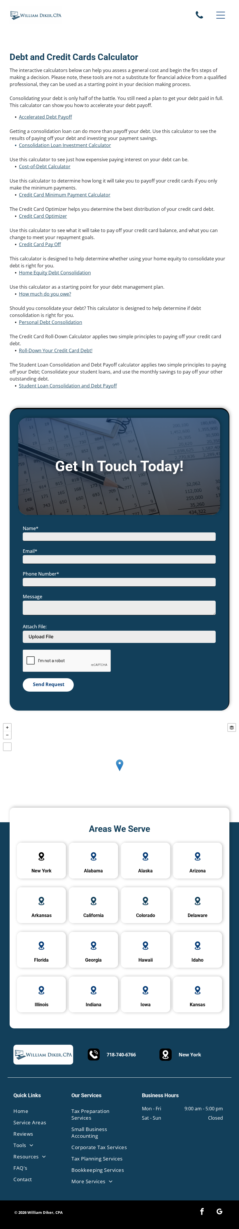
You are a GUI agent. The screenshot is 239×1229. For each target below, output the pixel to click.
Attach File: (35, 626)
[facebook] (202, 1212)
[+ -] (119, 771)
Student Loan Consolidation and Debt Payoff (68, 386)
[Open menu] (220, 15)
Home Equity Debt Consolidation (55, 272)
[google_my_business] (219, 1212)
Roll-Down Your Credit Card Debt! (55, 350)
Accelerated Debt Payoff (45, 117)
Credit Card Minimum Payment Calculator (64, 195)
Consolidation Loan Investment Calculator (65, 145)
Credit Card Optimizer (43, 216)
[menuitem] (36, 1111)
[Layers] (232, 727)
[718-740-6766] (199, 18)
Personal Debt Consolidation (50, 322)
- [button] (7, 735)
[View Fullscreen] (7, 747)
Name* (30, 528)
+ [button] (7, 727)
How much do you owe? (45, 294)
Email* (30, 551)
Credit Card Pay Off (40, 244)
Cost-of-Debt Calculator (45, 166)
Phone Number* (41, 574)
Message (32, 596)
